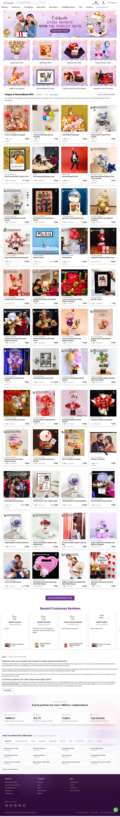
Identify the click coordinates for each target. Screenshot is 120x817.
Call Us (72, 785)
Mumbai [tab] (62, 741)
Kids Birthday (9, 793)
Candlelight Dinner (10, 788)
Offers (39, 788)
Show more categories (10, 769)
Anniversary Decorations (12, 785)
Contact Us (73, 788)
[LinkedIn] (19, 805)
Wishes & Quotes (75, 791)
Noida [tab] (33, 741)
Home (4, 657)
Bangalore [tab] (42, 741)
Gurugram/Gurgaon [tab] (21, 741)
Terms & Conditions (82, 812)
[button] (5, 7)
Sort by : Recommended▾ (106, 94)
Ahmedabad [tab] (80, 741)
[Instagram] (6, 805)
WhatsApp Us (74, 782)
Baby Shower (9, 791)
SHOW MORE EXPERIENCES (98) (60, 598)
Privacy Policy (94, 812)
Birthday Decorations (11, 782)
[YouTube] (24, 805)
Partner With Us (42, 791)
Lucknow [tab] (90, 741)
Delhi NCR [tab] (8, 741)
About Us (40, 782)
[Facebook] (11, 805)
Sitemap (40, 793)
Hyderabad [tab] (52, 741)
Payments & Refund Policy (107, 812)
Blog (38, 785)
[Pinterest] (15, 805)
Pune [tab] (70, 741)
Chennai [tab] (99, 741)
